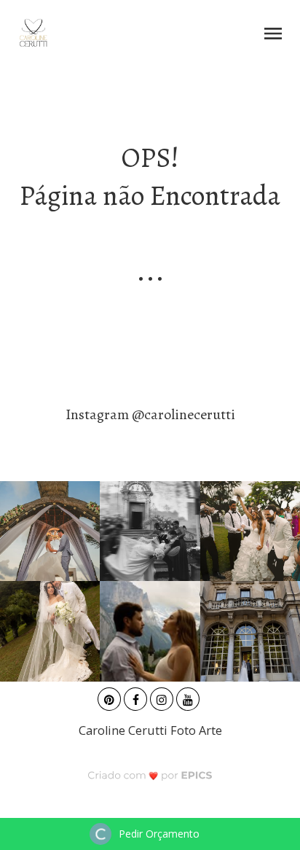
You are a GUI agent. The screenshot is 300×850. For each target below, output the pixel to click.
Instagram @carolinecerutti (150, 414)
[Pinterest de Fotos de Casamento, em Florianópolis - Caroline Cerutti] (111, 697)
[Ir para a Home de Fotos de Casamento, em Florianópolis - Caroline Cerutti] (33, 33)
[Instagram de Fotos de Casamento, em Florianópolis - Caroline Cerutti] (163, 697)
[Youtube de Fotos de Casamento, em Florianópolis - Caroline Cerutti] (189, 697)
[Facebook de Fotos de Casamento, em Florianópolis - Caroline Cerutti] (137, 697)
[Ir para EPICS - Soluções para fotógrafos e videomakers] (150, 774)
